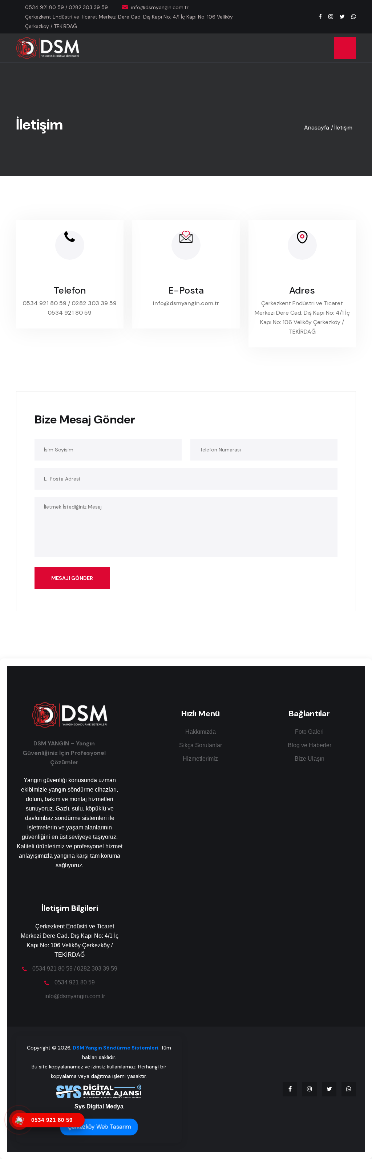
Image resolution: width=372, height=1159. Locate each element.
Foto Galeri (309, 732)
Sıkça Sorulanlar (200, 745)
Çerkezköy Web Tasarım (99, 1127)
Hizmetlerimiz (200, 759)
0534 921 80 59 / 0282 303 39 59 (66, 7)
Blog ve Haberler (309, 745)
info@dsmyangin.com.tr (186, 303)
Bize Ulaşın (309, 759)
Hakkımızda (200, 732)
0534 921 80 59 (70, 312)
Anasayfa (316, 127)
